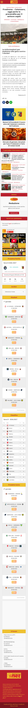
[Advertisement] (14, 615)
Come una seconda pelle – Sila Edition (17, 187)
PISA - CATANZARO (14, 267)
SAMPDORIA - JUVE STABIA (14, 515)
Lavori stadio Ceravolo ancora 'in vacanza (13, 656)
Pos (4, 422)
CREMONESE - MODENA (14, 494)
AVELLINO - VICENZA (14, 535)
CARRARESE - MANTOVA (14, 317)
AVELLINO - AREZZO (14, 348)
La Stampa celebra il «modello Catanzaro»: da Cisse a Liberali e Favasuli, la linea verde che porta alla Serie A (12, 158)
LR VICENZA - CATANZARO (14, 306)
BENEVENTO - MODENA (14, 338)
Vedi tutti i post (14, 213)
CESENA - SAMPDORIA (14, 390)
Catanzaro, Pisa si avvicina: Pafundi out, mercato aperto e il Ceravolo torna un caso (12, 178)
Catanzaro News (10, 7)
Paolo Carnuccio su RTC (9, 635)
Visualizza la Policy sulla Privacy (11, 704)
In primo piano (18, 7)
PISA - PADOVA (14, 379)
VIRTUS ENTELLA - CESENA (14, 504)
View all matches (20, 410)
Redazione (21, 19)
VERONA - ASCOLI (14, 369)
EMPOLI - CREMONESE (14, 358)
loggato (10, 223)
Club (7, 422)
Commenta (13, 19)
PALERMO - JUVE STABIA (14, 400)
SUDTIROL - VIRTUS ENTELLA (14, 327)
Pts (23, 422)
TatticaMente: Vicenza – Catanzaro (18, 168)
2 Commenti (10, 182)
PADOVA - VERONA (14, 546)
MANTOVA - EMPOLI (14, 567)
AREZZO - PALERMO (14, 556)
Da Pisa (5, 649)
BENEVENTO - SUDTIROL (14, 588)
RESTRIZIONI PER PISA (9, 642)
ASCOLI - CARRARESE (14, 525)
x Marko (6, 663)
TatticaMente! (15, 166)
